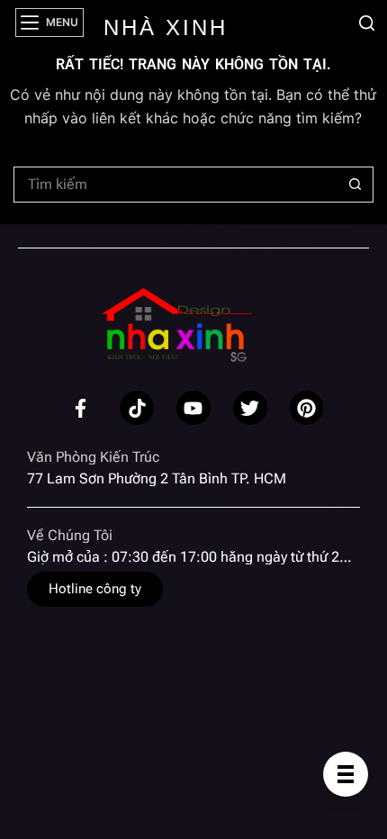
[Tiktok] (137, 408)
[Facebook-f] (81, 408)
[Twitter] (250, 408)
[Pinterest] (307, 408)
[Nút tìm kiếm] (356, 185)
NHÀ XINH (166, 27)
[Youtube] (193, 408)
